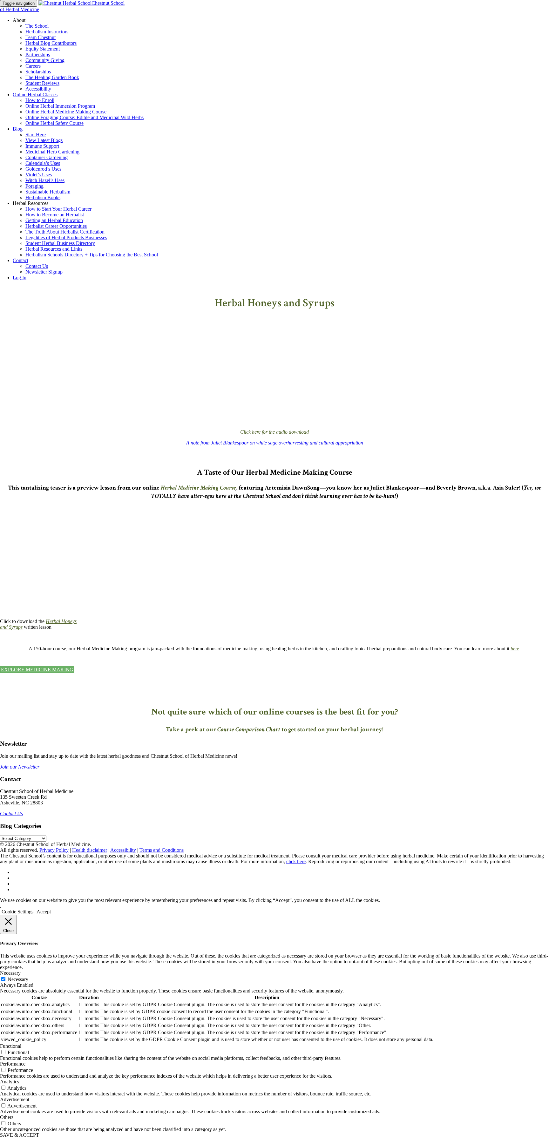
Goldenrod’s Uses (43, 169)
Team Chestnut (40, 37)
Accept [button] (44, 911)
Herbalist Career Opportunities (56, 226)
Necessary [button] (10, 973)
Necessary (18, 979)
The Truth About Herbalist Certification (65, 231)
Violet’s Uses (38, 174)
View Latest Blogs (44, 140)
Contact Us (36, 266)
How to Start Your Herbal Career (58, 209)
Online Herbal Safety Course (54, 123)
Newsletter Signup (44, 271)
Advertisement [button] (14, 1099)
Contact (20, 260)
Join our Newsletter (19, 766)
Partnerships (37, 54)
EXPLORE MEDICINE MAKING (37, 669)
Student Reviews (42, 83)
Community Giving (44, 60)
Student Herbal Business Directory (60, 243)
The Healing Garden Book (52, 77)
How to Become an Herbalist (54, 214)
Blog (18, 129)
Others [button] (6, 1117)
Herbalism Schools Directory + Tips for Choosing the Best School (91, 254)
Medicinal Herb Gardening (52, 151)
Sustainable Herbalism (47, 191)
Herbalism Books (42, 197)
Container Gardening (46, 157)
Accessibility (38, 88)
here (515, 648)
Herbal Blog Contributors (51, 43)
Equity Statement (42, 48)
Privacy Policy (54, 850)
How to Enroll (39, 100)
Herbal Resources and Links (53, 249)
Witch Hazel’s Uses (44, 180)
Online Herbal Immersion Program (60, 106)
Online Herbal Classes (35, 94)
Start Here (35, 134)
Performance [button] (12, 1064)
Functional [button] (10, 1046)
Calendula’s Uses (42, 163)
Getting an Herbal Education (54, 220)
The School (37, 26)
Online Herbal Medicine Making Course (65, 111)
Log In (19, 277)
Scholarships (38, 71)
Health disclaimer (89, 850)
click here (296, 861)
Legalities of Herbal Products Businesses (66, 237)
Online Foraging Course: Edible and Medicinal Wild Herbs (84, 117)
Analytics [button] (9, 1081)
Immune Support (42, 146)
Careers (33, 66)
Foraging (34, 186)
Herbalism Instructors (46, 31)
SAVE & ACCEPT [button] (19, 1135)
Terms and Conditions (161, 850)
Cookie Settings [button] (17, 911)
